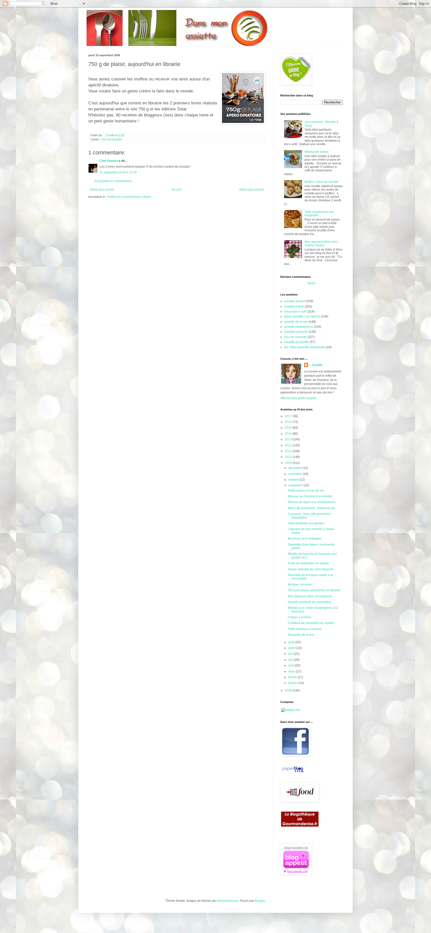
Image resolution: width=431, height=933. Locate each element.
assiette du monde (296, 342)
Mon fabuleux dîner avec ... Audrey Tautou (323, 243)
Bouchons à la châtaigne (305, 538)
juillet (292, 648)
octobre (293, 479)
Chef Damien (109, 161)
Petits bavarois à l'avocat (304, 629)
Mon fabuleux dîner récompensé (310, 596)
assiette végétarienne (298, 326)
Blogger (260, 901)
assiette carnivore (296, 331)
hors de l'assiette (112, 139)
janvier (293, 683)
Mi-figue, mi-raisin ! (301, 584)
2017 (289, 416)
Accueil (177, 189)
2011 (289, 451)
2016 (289, 422)
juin (291, 653)
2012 (289, 445)
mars (292, 671)
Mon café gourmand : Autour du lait (311, 508)
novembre (295, 474)
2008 (289, 690)
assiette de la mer (296, 321)
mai (291, 659)
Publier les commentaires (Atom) (129, 197)
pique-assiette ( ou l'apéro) (302, 316)
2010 (289, 457)
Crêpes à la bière (299, 617)
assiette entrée (294, 306)
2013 (289, 439)
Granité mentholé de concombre (309, 602)
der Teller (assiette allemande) (304, 347)
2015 (289, 427)
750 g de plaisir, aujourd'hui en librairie (314, 590)
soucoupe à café (295, 311)
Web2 (312, 283)
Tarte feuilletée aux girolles (306, 523)
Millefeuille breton (317, 152)
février (293, 677)
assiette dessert (294, 301)
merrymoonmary (227, 901)
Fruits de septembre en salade (308, 563)
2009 (289, 463)
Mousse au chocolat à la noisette (310, 496)
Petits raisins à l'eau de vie (306, 490)
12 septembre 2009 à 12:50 (118, 172)
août (291, 642)
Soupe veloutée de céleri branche (311, 569)
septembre (296, 485)
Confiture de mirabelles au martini (311, 623)
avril (291, 665)
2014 (289, 433)
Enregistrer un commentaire (113, 181)
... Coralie (315, 365)
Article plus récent (102, 189)
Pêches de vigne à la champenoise (311, 502)
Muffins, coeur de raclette (321, 182)
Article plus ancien (251, 189)
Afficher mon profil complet (298, 398)
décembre (295, 468)
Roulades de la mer (301, 634)
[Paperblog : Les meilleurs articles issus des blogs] (292, 772)
